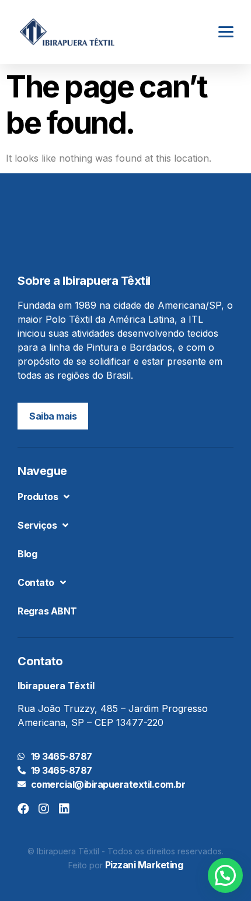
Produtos (38, 496)
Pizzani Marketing (144, 865)
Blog (27, 554)
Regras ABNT (47, 611)
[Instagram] (44, 809)
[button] (53, 416)
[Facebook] (23, 809)
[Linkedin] (64, 809)
